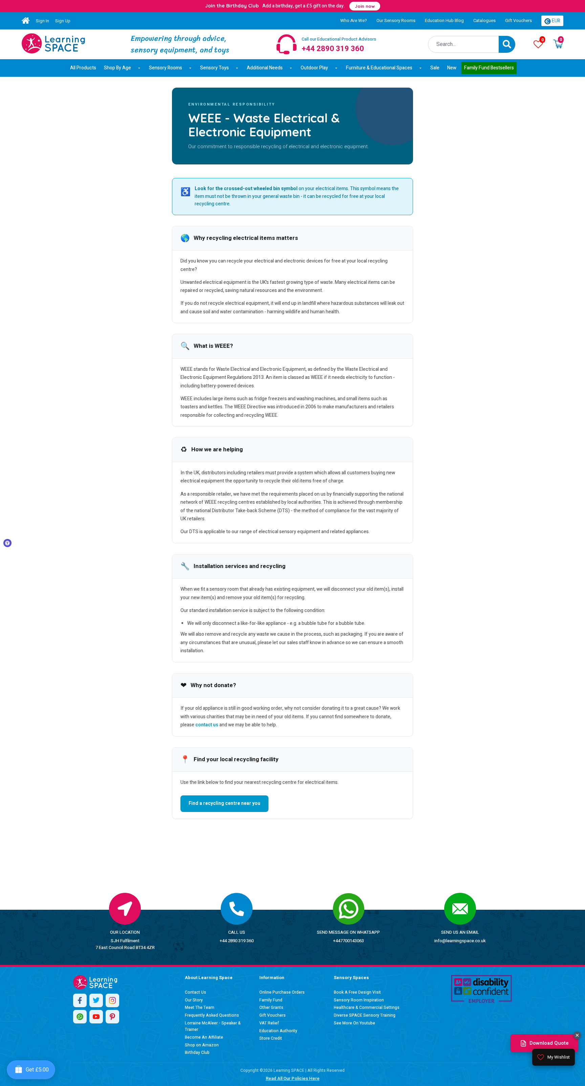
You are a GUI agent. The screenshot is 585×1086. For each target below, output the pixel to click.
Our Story (194, 1000)
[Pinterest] (112, 1016)
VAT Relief (269, 1023)
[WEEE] (53, 43)
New (451, 67)
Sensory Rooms (165, 67)
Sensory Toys (214, 67)
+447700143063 (348, 940)
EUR (555, 20)
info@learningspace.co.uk (460, 940)
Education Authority (278, 1031)
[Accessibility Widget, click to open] (7, 543)
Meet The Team (199, 1007)
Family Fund (270, 1000)
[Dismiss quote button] (577, 1035)
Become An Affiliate (204, 1037)
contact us (206, 724)
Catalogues (484, 20)
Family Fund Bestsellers (489, 67)
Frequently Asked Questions (212, 1015)
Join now (365, 6)
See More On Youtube (354, 1023)
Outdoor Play (314, 67)
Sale (434, 67)
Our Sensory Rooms (395, 20)
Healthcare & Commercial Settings (366, 1007)
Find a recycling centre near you (224, 803)
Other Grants (271, 1007)
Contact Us (195, 992)
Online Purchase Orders (282, 992)
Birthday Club (197, 1052)
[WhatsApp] (80, 1016)
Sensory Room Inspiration (359, 1000)
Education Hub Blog (444, 20)
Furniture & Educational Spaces (379, 67)
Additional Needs (265, 67)
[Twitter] (96, 1000)
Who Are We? (353, 20)
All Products (83, 67)
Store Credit (270, 1038)
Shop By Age (117, 67)
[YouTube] (96, 1016)
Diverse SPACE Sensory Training (364, 1015)
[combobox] (463, 44)
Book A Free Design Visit (357, 992)
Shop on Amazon (202, 1045)
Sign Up (62, 21)
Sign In (42, 21)
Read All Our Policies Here (293, 1078)
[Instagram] (112, 1000)
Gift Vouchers (518, 20)
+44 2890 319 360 (237, 940)
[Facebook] (80, 1000)
